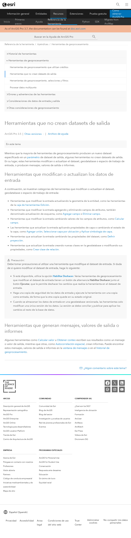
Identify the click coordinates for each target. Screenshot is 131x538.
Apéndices (42, 44)
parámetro (33, 157)
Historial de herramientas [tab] (22, 53)
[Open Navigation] (127, 4)
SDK (97, 21)
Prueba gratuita (98, 13)
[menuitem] (19, 406)
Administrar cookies (93, 521)
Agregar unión (34, 231)
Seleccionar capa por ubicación (61, 231)
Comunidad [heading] (45, 398)
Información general (18, 13)
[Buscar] (118, 4)
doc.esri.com (78, 28)
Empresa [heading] (7, 450)
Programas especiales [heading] (50, 450)
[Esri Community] (107, 389)
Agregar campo (71, 213)
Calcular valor (46, 340)
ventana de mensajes (75, 348)
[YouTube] (122, 389)
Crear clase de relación (46, 249)
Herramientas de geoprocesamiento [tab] (28, 60)
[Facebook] (107, 383)
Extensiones (76, 13)
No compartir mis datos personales (116, 521)
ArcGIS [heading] (6, 398)
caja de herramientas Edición (33, 204)
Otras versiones (33, 133)
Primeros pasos (20, 22)
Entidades (41, 13)
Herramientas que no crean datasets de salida (33, 74)
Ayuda (39, 21)
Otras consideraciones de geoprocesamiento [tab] (33, 107)
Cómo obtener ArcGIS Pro (118, 14)
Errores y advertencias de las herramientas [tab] (31, 94)
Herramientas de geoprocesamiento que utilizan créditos (39, 67)
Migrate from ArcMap (111, 22)
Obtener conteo (66, 340)
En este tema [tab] (13, 144)
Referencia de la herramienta (57, 22)
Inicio (7, 21)
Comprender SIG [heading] (83, 398)
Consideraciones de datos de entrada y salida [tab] (34, 101)
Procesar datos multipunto (23, 87)
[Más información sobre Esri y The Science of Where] (9, 387)
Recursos (58, 13)
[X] (115, 383)
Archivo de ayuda (57, 133)
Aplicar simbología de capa (96, 231)
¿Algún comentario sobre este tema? (105, 368)
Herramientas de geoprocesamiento (70, 44)
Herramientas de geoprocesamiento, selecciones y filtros (39, 80)
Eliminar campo (91, 213)
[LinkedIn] (122, 383)
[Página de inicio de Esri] (9, 4)
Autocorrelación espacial (70, 344)
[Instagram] (115, 389)
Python (86, 21)
